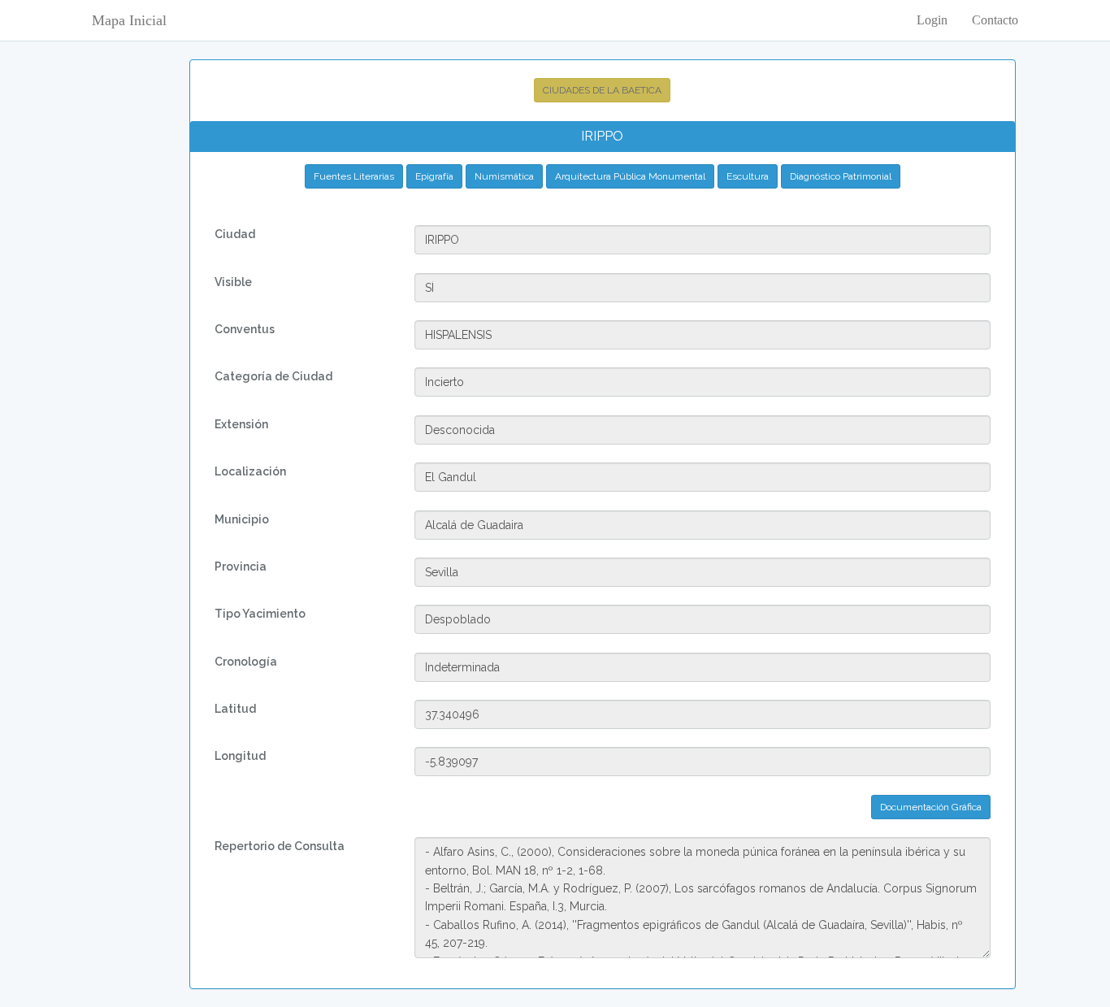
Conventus (245, 329)
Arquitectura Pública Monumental (630, 176)
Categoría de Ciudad (273, 376)
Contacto (995, 20)
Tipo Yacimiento (260, 613)
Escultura (747, 176)
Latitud (235, 708)
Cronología (246, 661)
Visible (233, 282)
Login (932, 20)
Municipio (242, 519)
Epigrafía (434, 176)
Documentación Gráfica (931, 807)
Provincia (241, 566)
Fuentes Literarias (354, 176)
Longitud (240, 755)
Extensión (241, 424)
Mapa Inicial (129, 20)
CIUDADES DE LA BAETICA (602, 90)
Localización (250, 471)
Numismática (504, 176)
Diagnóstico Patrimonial (840, 176)
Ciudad (235, 234)
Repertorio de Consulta (280, 846)
